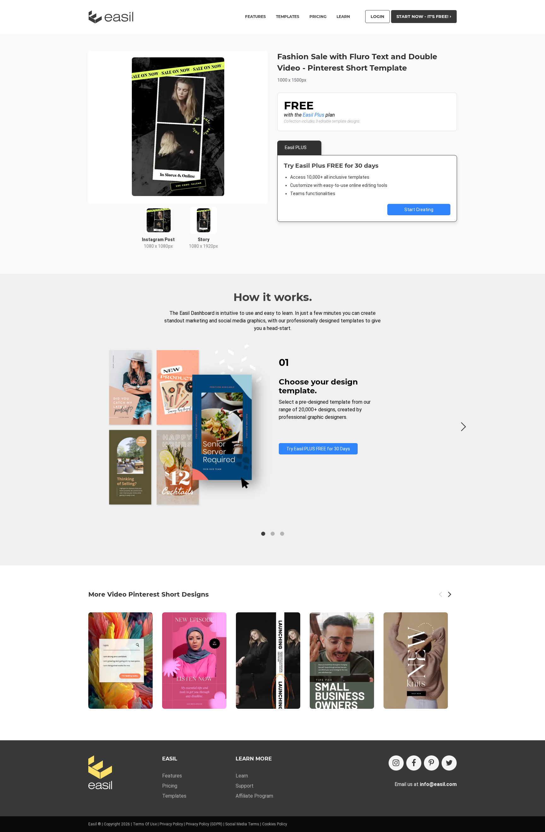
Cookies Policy (274, 824)
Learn (343, 16)
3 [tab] (282, 534)
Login (377, 16)
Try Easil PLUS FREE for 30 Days (318, 448)
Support (245, 786)
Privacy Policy (171, 824)
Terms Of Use (145, 824)
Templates (174, 796)
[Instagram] (396, 763)
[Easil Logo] (113, 17)
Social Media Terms (242, 824)
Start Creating (418, 209)
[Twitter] (449, 763)
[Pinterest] (431, 763)
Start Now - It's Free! (423, 16)
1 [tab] (263, 534)
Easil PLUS (296, 147)
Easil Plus (313, 115)
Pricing (317, 16)
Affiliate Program (254, 796)
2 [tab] (272, 534)
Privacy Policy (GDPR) (204, 824)
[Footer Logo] (100, 772)
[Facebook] (413, 763)
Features (172, 776)
